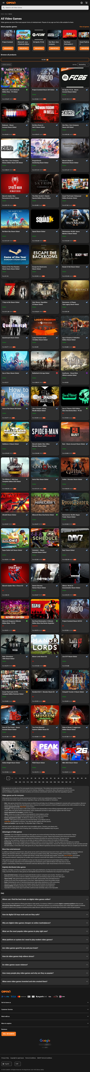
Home (2, 14)
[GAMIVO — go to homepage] (11, 3)
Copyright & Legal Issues (17, 1058)
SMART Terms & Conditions (44, 1058)
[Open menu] (3, 3)
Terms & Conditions (30, 1058)
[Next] (74, 782)
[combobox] (45, 8)
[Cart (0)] (86, 3)
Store (6, 14)
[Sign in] (81, 3)
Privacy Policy (5, 1058)
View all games (84, 27)
